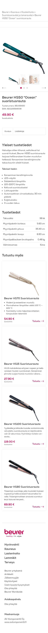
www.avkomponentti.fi (15, 622)
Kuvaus (8, 131)
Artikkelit (8, 574)
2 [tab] (24, 88)
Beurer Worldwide (13, 591)
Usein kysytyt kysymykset (16, 584)
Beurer (5, 12)
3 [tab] (27, 88)
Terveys (9, 562)
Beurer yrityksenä (13, 570)
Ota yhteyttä (10, 588)
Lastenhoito (12, 553)
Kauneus (15, 12)
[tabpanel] (24, 51)
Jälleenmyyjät (11, 577)
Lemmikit (10, 558)
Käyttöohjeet (10, 581)
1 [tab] (21, 88)
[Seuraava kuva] (44, 88)
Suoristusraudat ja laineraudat (17, 15)
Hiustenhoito (27, 12)
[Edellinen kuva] (4, 88)
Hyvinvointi (11, 544)
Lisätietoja (19, 131)
